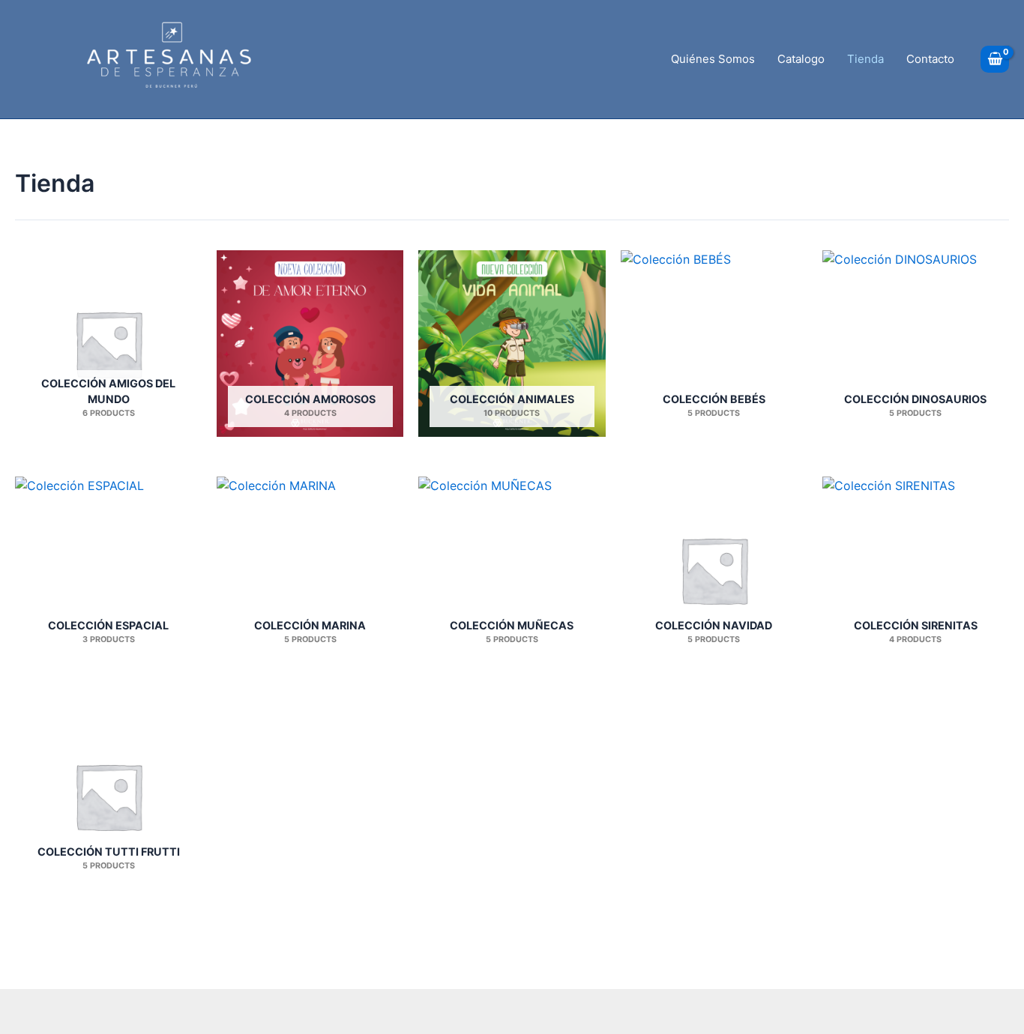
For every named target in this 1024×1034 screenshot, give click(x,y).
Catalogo (801, 59)
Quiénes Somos (713, 59)
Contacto (930, 59)
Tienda (865, 59)
